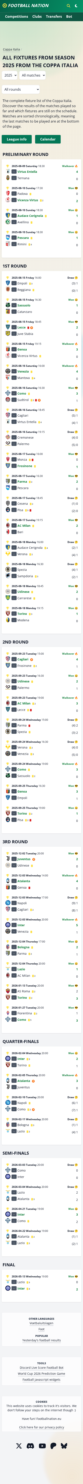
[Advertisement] (41, 36)
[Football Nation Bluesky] (64, 1445)
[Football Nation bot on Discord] (30, 1445)
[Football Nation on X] (19, 1445)
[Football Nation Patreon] (53, 1445)
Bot (69, 16)
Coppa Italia (11, 49)
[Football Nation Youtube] (42, 1445)
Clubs (37, 16)
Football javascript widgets (41, 1379)
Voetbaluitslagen (41, 1323)
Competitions (16, 16)
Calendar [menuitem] (48, 139)
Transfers (54, 16)
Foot (41, 1329)
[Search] (68, 5)
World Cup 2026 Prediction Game (41, 1374)
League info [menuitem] (17, 139)
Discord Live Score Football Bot (41, 1368)
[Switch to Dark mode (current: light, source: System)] (76, 5)
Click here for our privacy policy (41, 1427)
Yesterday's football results (41, 1340)
